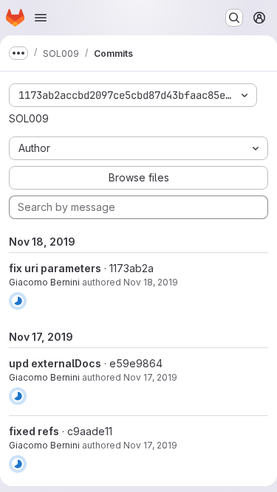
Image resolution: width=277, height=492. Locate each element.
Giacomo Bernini (44, 282)
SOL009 (29, 118)
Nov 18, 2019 (150, 282)
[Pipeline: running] (18, 301)
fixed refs (34, 431)
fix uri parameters (55, 268)
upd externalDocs (55, 363)
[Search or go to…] (234, 18)
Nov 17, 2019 (150, 377)
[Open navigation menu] (40, 18)
